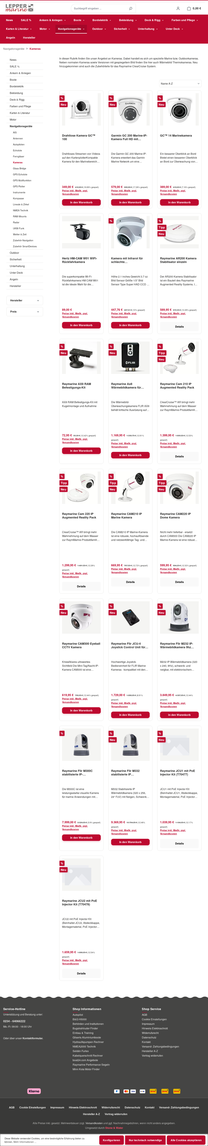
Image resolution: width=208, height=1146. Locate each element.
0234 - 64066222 (14, 1021)
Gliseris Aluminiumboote (87, 1037)
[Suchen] (130, 8)
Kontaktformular (32, 1038)
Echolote (17, 150)
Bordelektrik (17, 86)
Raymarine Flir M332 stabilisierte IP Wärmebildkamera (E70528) (130, 772)
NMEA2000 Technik (84, 1046)
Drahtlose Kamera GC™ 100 (78, 137)
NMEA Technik (20, 210)
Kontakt (146, 1042)
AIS (15, 132)
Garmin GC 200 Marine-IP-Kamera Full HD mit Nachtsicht (129, 137)
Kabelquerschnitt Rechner (88, 1055)
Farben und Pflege (20, 106)
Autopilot (78, 1015)
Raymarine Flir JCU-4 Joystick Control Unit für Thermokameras (128, 645)
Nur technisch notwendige (145, 1140)
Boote (13, 79)
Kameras (18, 162)
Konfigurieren (111, 1140)
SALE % (15, 66)
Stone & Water (114, 1128)
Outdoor (14, 253)
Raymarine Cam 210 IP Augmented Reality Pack (177, 385)
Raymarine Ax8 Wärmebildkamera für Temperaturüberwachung (128, 385)
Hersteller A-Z (150, 1051)
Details (179, 326)
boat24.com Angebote (85, 1060)
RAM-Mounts (19, 216)
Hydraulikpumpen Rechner (88, 1042)
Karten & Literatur (20, 113)
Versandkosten (94, 1123)
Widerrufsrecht (150, 1033)
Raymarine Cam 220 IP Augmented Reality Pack (79, 515)
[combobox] (98, 8)
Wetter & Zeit (19, 234)
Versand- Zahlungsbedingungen (160, 1046)
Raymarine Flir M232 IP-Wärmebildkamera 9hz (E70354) (176, 645)
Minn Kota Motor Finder (86, 1069)
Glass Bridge (19, 168)
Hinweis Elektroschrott (155, 1028)
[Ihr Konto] (178, 8)
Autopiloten (19, 144)
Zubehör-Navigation (23, 240)
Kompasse (18, 198)
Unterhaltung (17, 266)
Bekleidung (16, 93)
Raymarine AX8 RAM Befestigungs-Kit (76, 385)
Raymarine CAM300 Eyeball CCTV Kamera (81, 645)
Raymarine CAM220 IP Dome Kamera (175, 515)
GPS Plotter (19, 186)
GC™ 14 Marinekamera (176, 136)
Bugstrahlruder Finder (85, 1028)
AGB (144, 1015)
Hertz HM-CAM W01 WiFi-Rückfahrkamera (79, 260)
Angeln (14, 279)
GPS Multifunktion (22, 180)
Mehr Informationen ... (24, 1141)
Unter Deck (16, 272)
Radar (16, 222)
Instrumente (19, 192)
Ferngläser (18, 156)
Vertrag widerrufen (152, 1055)
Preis (13, 311)
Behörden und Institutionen (88, 1024)
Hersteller (15, 286)
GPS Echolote (20, 174)
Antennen (18, 138)
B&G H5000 (80, 1019)
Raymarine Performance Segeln (91, 1064)
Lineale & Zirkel (21, 204)
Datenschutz (149, 1037)
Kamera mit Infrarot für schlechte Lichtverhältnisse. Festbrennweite (127, 260)
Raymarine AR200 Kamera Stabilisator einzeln (178, 260)
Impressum (148, 1024)
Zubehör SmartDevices (25, 246)
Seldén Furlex (81, 1051)
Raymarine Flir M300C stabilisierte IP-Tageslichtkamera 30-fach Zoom (80, 772)
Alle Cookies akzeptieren (186, 1140)
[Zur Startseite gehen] (19, 7)
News (13, 60)
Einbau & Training (83, 1033)
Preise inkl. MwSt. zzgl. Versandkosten (75, 192)
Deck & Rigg (17, 99)
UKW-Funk (18, 228)
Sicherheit (15, 259)
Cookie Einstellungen (154, 1019)
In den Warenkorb (81, 202)
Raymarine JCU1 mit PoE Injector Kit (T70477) (177, 772)
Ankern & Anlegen (20, 73)
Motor (13, 119)
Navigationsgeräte (21, 126)
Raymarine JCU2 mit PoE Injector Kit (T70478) (79, 902)
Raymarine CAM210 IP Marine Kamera (126, 515)
